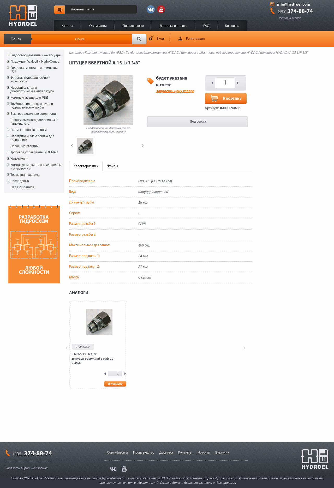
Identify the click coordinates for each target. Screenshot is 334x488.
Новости (204, 452)
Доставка (166, 452)
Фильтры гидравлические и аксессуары (30, 79)
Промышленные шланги (28, 130)
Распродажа (19, 181)
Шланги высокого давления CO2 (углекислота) (34, 121)
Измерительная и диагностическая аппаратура (32, 89)
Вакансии (222, 452)
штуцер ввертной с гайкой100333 (92, 358)
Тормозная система (25, 175)
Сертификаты (117, 452)
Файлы (112, 166)
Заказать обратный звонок (26, 468)
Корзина (77, 9)
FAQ (206, 26)
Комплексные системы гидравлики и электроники (36, 166)
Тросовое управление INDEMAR (34, 152)
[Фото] (85, 145)
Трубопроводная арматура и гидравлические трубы (31, 105)
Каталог (67, 26)
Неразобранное (22, 187)
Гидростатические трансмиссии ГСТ (34, 69)
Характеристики (85, 166)
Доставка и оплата (173, 26)
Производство (133, 26)
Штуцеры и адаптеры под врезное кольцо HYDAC (219, 53)
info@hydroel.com (293, 5)
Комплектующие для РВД (29, 97)
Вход (160, 38)
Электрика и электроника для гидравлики (32, 138)
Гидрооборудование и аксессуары (35, 55)
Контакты (232, 26)
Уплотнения (19, 158)
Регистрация (195, 38)
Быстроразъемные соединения (34, 114)
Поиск (16, 39)
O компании (98, 26)
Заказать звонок (289, 18)
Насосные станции (24, 146)
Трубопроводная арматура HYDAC (152, 53)
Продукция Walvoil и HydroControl (35, 61)
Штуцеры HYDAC (273, 53)
